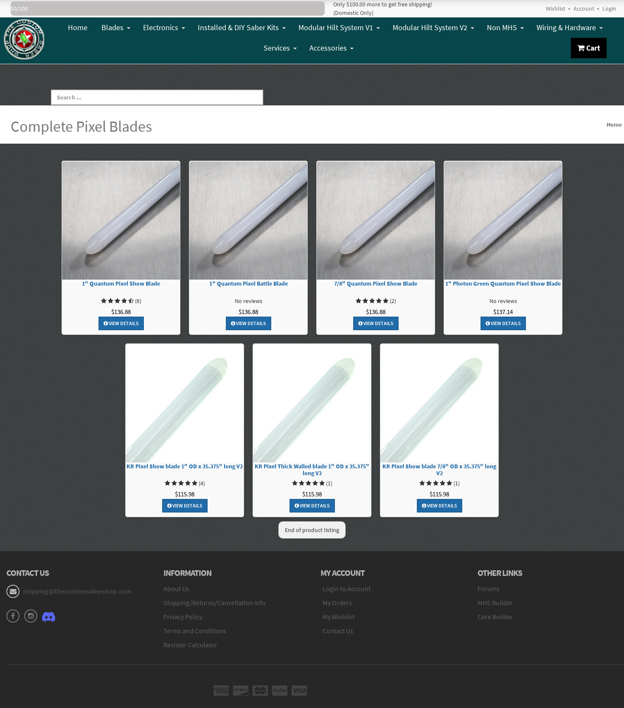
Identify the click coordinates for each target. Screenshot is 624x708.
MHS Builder (495, 602)
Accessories (328, 48)
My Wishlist (338, 616)
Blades (112, 27)
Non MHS (502, 27)
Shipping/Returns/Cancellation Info (214, 602)
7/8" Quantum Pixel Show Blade (375, 283)
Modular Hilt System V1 (335, 27)
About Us (176, 588)
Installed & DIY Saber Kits (238, 27)
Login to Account (347, 588)
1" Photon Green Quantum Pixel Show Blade (503, 283)
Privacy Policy (182, 616)
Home (77, 27)
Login (609, 8)
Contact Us (338, 630)
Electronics (160, 27)
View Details (123, 323)
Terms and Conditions (194, 630)
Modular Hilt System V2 (430, 27)
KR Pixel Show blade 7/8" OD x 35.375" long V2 (439, 470)
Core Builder (495, 616)
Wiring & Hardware (566, 27)
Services (277, 48)
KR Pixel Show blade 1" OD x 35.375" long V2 (184, 466)
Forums (489, 588)
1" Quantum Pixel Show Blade (121, 283)
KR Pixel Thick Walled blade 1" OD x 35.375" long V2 (312, 470)
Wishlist (555, 8)
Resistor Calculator (190, 644)
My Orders (337, 602)
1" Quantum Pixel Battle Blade (248, 283)
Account (583, 8)
